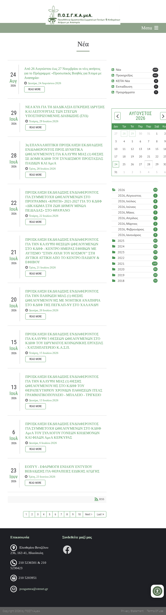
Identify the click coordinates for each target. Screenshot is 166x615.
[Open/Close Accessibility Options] (157, 591)
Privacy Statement (132, 611)
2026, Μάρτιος (137, 224)
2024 (121, 246)
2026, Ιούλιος (137, 201)
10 (79, 514)
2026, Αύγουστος (137, 196)
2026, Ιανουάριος (137, 235)
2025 (121, 241)
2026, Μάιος (137, 212)
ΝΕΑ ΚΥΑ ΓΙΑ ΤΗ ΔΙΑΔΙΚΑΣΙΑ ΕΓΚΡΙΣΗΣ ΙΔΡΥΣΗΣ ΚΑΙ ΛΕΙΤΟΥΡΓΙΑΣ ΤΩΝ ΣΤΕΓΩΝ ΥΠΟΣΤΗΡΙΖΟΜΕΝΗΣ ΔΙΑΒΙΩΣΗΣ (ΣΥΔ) (65, 111)
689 (155, 69)
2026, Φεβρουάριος (137, 229)
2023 (121, 252)
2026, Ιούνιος (137, 207)
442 (155, 75)
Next (87, 514)
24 (115, 164)
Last (99, 514)
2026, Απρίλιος (137, 218)
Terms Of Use (155, 611)
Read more (34, 89)
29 (132, 133)
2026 (121, 190)
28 (124, 133)
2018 (121, 281)
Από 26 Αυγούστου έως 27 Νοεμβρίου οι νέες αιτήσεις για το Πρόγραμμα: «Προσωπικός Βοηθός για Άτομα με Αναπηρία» (63, 73)
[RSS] (113, 70)
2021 (121, 264)
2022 (121, 258)
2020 (121, 269)
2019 (121, 275)
